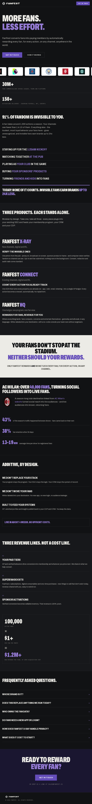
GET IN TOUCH (83, 3)
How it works (34, 55)
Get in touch (12, 55)
